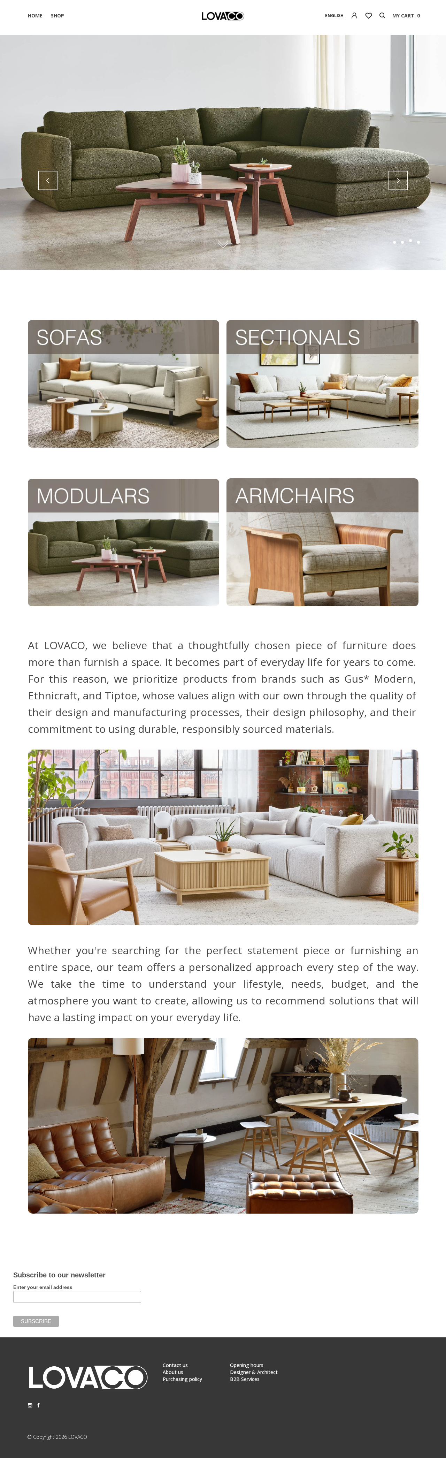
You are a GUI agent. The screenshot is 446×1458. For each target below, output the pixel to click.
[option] (223, 152)
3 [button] (410, 242)
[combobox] (334, 16)
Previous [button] (47, 180)
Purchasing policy (182, 1379)
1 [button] (394, 242)
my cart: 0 (406, 15)
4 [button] (418, 240)
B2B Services (245, 1379)
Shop (57, 15)
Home (35, 15)
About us (173, 1372)
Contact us (175, 1365)
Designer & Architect (254, 1372)
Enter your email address (42, 1287)
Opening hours (246, 1365)
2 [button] (402, 242)
